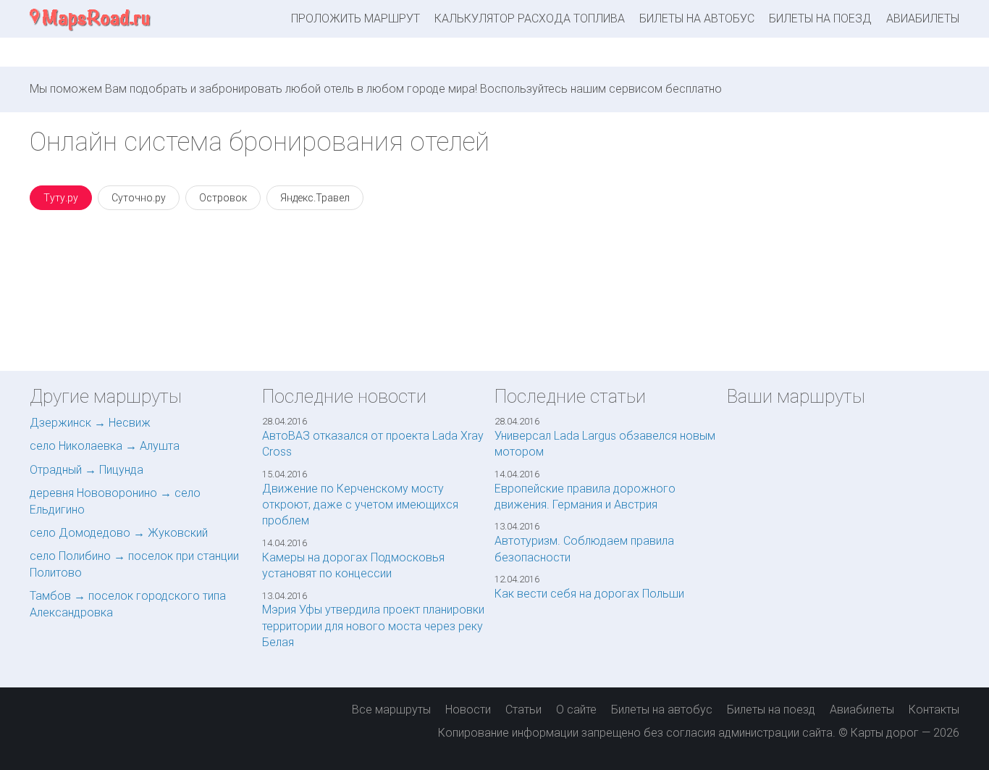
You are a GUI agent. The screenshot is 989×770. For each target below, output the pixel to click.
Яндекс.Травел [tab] (315, 198)
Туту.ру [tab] (60, 198)
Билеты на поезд (820, 18)
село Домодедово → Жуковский (119, 533)
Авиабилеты (922, 18)
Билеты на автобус (696, 18)
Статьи (523, 709)
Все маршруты (391, 709)
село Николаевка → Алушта (105, 446)
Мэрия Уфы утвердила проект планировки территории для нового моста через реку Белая (373, 626)
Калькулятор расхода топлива (529, 18)
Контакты (934, 709)
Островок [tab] (223, 198)
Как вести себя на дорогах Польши (589, 593)
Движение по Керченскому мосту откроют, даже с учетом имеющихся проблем (360, 505)
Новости (468, 709)
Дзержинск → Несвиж (90, 423)
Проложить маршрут (355, 18)
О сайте (576, 709)
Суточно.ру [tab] (138, 198)
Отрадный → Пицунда (86, 470)
